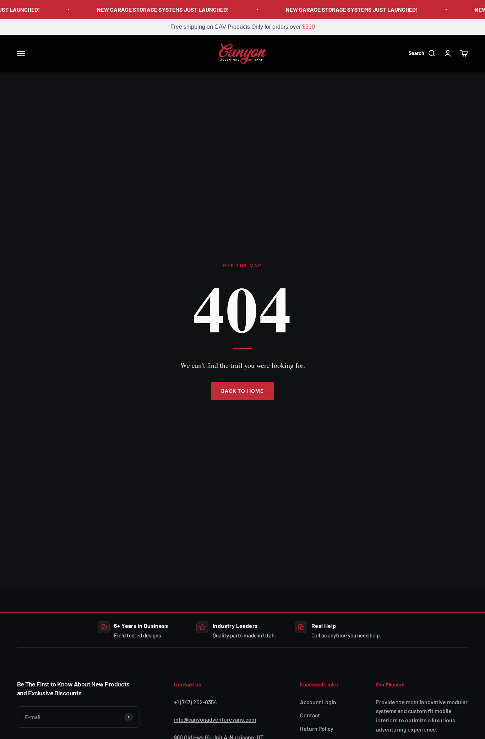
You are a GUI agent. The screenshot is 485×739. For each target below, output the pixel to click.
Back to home (242, 391)
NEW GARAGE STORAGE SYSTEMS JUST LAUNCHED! (160, 9)
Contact (310, 715)
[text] (242, 27)
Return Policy (316, 728)
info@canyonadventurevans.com (215, 719)
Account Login (318, 702)
